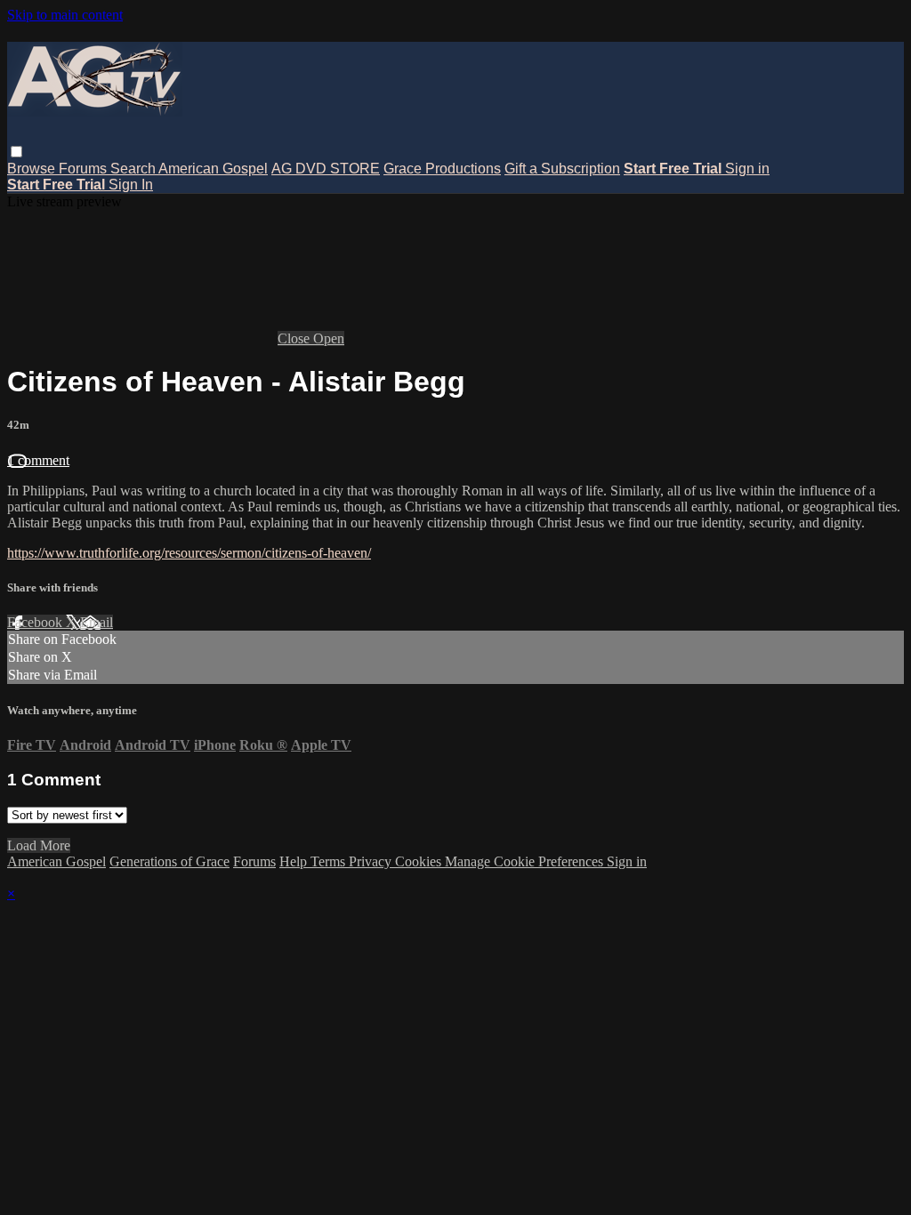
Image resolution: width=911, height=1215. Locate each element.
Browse (33, 168)
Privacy (372, 861)
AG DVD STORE (325, 168)
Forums (84, 168)
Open (328, 338)
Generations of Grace (169, 861)
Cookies (420, 861)
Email (96, 622)
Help (294, 861)
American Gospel (213, 168)
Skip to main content (65, 14)
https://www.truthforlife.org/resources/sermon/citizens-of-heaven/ (189, 552)
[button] (16, 151)
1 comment (38, 460)
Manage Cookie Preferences (526, 861)
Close (295, 338)
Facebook (36, 622)
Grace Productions (442, 168)
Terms (329, 861)
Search (134, 168)
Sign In (131, 184)
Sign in (747, 168)
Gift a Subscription (562, 168)
